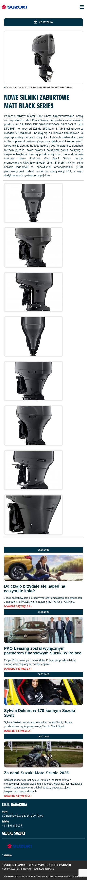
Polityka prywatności (38, 864)
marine (8, 855)
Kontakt (21, 864)
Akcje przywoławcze (61, 864)
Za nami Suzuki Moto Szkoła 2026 (36, 773)
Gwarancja (9, 864)
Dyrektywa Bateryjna (44, 868)
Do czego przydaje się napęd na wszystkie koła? (34, 588)
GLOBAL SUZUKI (13, 833)
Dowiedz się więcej (17, 606)
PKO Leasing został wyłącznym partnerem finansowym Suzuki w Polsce (42, 650)
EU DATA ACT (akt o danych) (17, 868)
